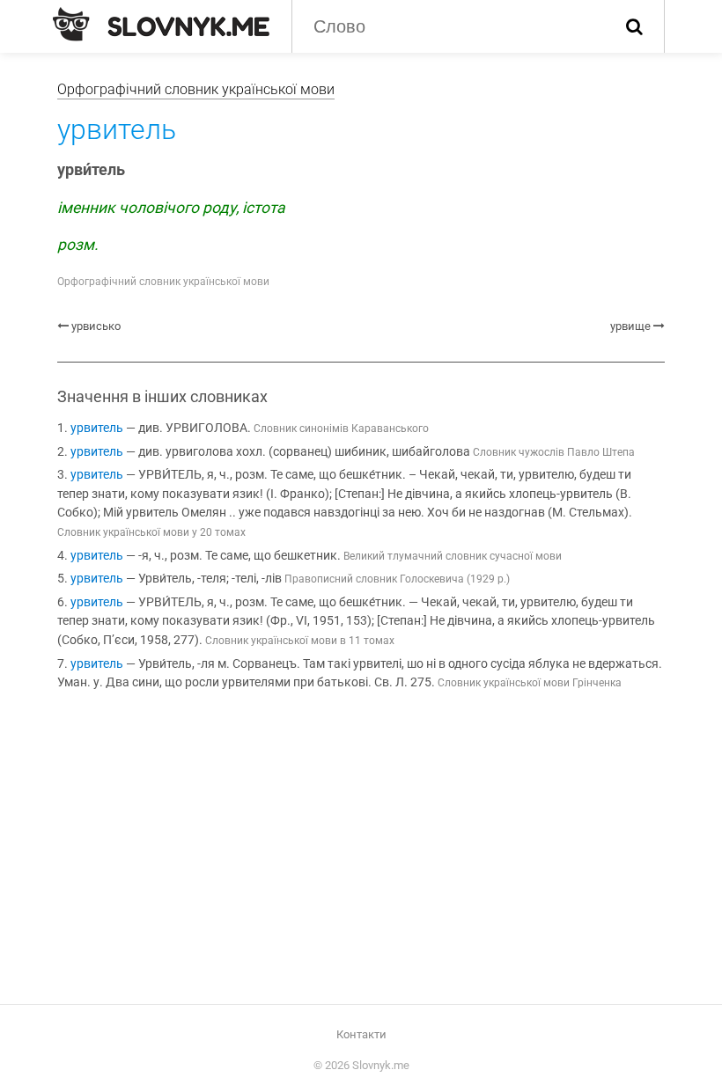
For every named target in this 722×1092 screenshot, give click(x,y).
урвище (630, 326)
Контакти (361, 1034)
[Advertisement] (361, 851)
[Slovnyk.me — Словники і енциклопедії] (161, 24)
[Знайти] (634, 26)
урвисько (96, 326)
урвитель (96, 428)
